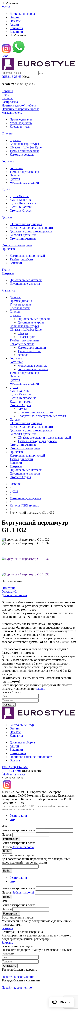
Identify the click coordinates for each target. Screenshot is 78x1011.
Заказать (8, 704)
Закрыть (7, 928)
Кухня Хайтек (19, 196)
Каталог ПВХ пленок (24, 505)
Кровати (15, 140)
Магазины (9, 290)
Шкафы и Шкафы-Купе (26, 147)
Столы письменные (23, 238)
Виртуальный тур (22, 724)
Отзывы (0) (9, 591)
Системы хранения (23, 235)
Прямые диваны (21, 119)
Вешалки (16, 263)
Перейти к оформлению (18, 976)
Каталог (7, 98)
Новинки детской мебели (19, 105)
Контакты (16, 28)
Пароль (7, 834)
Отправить (9, 965)
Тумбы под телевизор (24, 171)
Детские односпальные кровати (31, 227)
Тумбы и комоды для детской (37, 441)
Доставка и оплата (14, 595)
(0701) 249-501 (11, 770)
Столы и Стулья (20, 210)
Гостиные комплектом (33, 369)
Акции (14, 24)
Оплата (15, 17)
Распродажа (10, 101)
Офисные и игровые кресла (20, 109)
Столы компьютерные (17, 245)
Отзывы (15, 21)
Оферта (15, 760)
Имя (4, 826)
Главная (15, 484)
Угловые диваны (21, 123)
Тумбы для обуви (21, 259)
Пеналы (15, 175)
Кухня (6, 189)
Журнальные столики (24, 182)
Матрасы (8, 273)
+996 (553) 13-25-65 (15, 767)
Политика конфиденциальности (31, 756)
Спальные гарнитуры (24, 143)
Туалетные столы (29, 351)
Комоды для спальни (32, 347)
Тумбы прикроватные (24, 151)
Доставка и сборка (22, 13)
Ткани (6, 269)
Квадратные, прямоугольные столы (42, 416)
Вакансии (16, 31)
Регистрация (18, 815)
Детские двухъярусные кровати (31, 231)
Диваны (15, 297)
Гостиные (16, 168)
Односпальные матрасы (26, 280)
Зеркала (23, 354)
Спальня (7, 133)
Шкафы (23, 333)
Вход (5, 56)
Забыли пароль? (23, 847)
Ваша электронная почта (18, 830)
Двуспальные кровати (33, 322)
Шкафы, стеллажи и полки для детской (44, 437)
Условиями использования (15, 809)
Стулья (22, 408)
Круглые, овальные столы (35, 412)
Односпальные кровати (34, 318)
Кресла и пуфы (20, 126)
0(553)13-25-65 (12, 76)
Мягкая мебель (12, 112)
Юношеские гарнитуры (26, 224)
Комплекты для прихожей (27, 255)
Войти (6, 851)
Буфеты (15, 179)
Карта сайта (18, 753)
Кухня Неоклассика (23, 203)
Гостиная (8, 161)
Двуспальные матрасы (25, 283)
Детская (7, 217)
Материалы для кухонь (25, 498)
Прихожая (8, 249)
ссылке (40, 688)
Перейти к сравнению (17, 987)
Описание (8, 588)
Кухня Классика (21, 199)
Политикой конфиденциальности (52, 806)
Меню (6, 7)
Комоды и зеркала (22, 154)
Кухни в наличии (21, 207)
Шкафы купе (26, 336)
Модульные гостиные (32, 365)
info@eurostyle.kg (13, 774)
